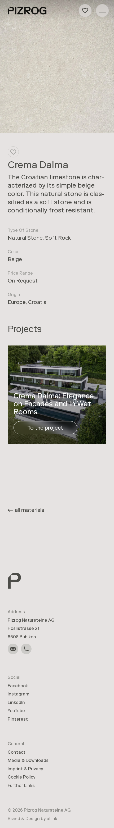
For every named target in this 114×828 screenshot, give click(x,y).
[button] (85, 10)
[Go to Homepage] (27, 11)
